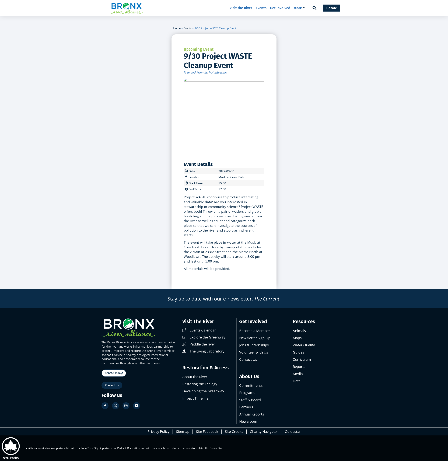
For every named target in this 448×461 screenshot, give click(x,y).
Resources (304, 321)
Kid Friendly (199, 72)
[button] (300, 7)
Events (187, 28)
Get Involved (253, 321)
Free (187, 72)
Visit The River (198, 321)
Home (177, 28)
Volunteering (218, 72)
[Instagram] (126, 405)
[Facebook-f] (105, 405)
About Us (249, 376)
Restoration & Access (205, 368)
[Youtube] (136, 405)
